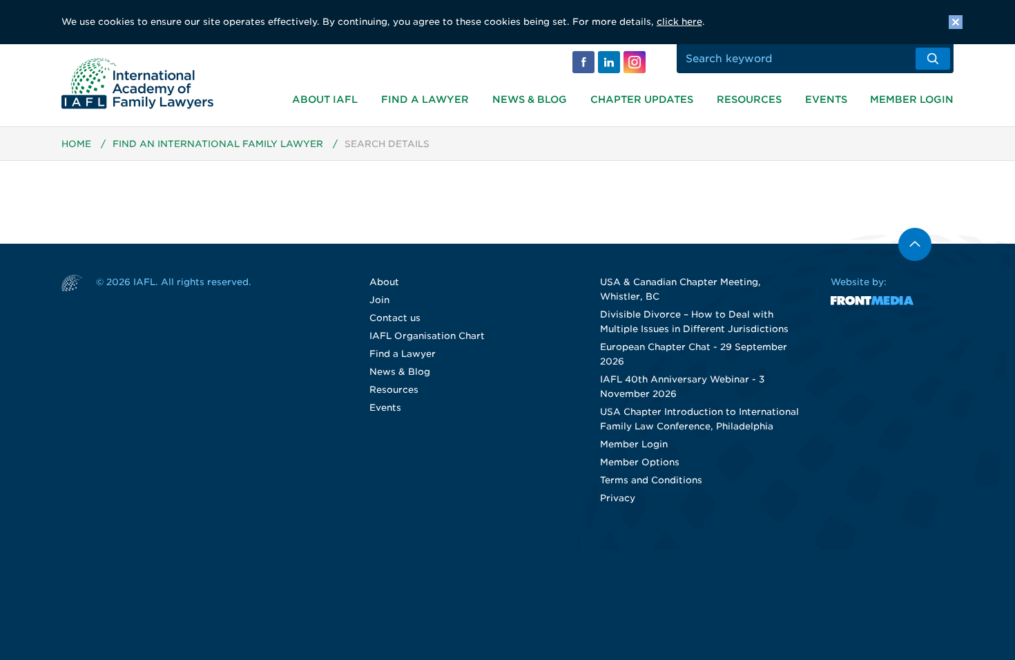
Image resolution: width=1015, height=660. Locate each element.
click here (679, 22)
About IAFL (325, 99)
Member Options (639, 462)
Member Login (912, 99)
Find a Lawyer (425, 99)
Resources (749, 99)
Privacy (617, 498)
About (384, 282)
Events (826, 99)
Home (76, 144)
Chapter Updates (641, 99)
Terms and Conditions (651, 480)
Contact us (394, 318)
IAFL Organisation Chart (427, 336)
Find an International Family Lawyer (218, 144)
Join (379, 300)
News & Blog (529, 99)
